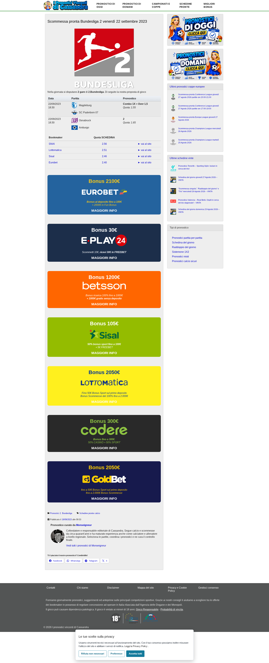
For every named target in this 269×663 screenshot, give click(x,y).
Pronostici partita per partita (187, 238)
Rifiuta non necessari (92, 653)
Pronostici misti (180, 256)
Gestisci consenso (208, 587)
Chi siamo (82, 587)
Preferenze (116, 653)
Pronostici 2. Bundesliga (61, 513)
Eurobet (53, 162)
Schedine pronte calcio (89, 513)
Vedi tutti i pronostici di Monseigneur (86, 545)
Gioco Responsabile (147, 609)
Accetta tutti (135, 653)
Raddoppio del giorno (184, 247)
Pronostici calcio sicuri (184, 261)
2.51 (104, 150)
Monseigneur (84, 525)
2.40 (104, 162)
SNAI (52, 144)
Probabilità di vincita (171, 609)
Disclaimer (113, 587)
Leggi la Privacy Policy (136, 646)
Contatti (51, 587)
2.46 (104, 156)
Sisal (51, 156)
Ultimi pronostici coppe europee (187, 86)
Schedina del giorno (183, 242)
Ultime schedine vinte (181, 158)
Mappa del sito (146, 587)
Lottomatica (55, 150)
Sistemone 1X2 (180, 252)
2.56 (104, 144)
